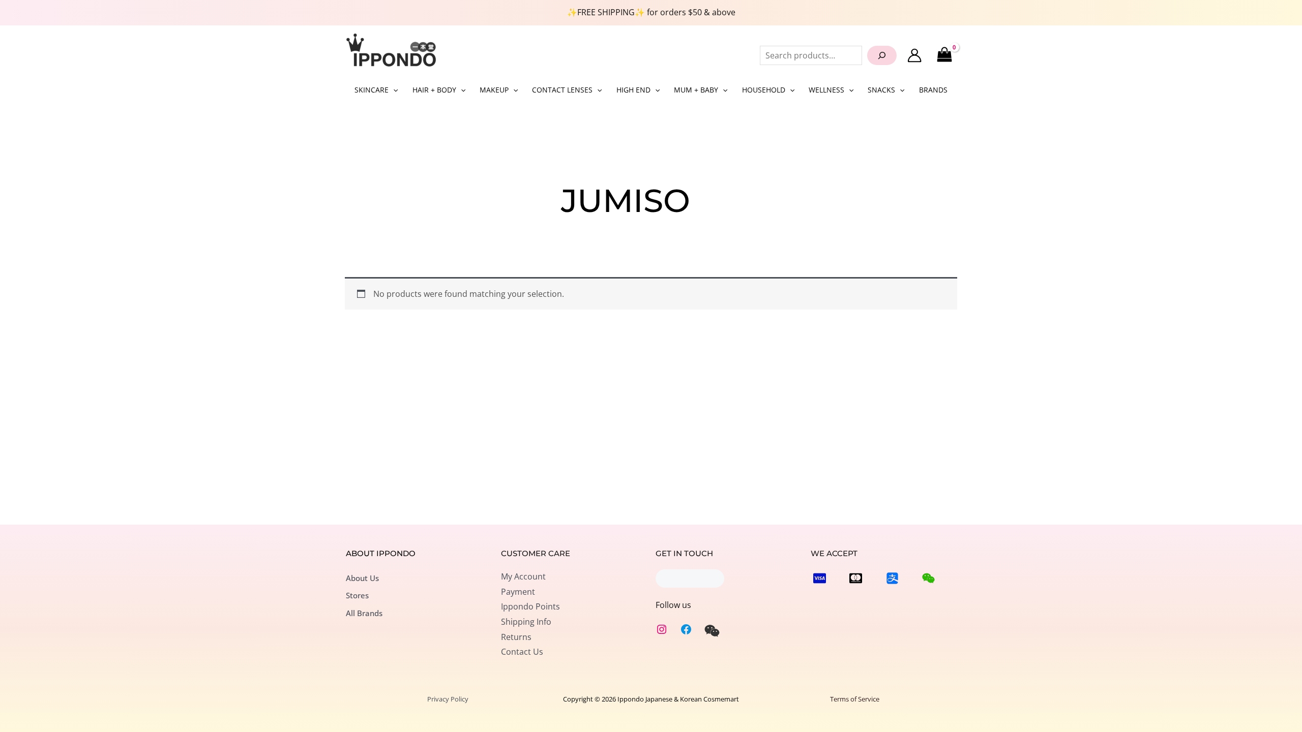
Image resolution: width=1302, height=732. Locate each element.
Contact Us (522, 651)
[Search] (882, 55)
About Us (362, 578)
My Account (523, 576)
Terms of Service (854, 699)
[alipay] (892, 578)
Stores (357, 595)
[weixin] (712, 630)
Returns (516, 637)
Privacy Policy (447, 699)
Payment (518, 591)
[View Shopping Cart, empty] (944, 55)
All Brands (364, 613)
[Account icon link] (914, 55)
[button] (393, 90)
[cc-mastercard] (856, 578)
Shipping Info (526, 621)
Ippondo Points (530, 606)
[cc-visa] (819, 578)
